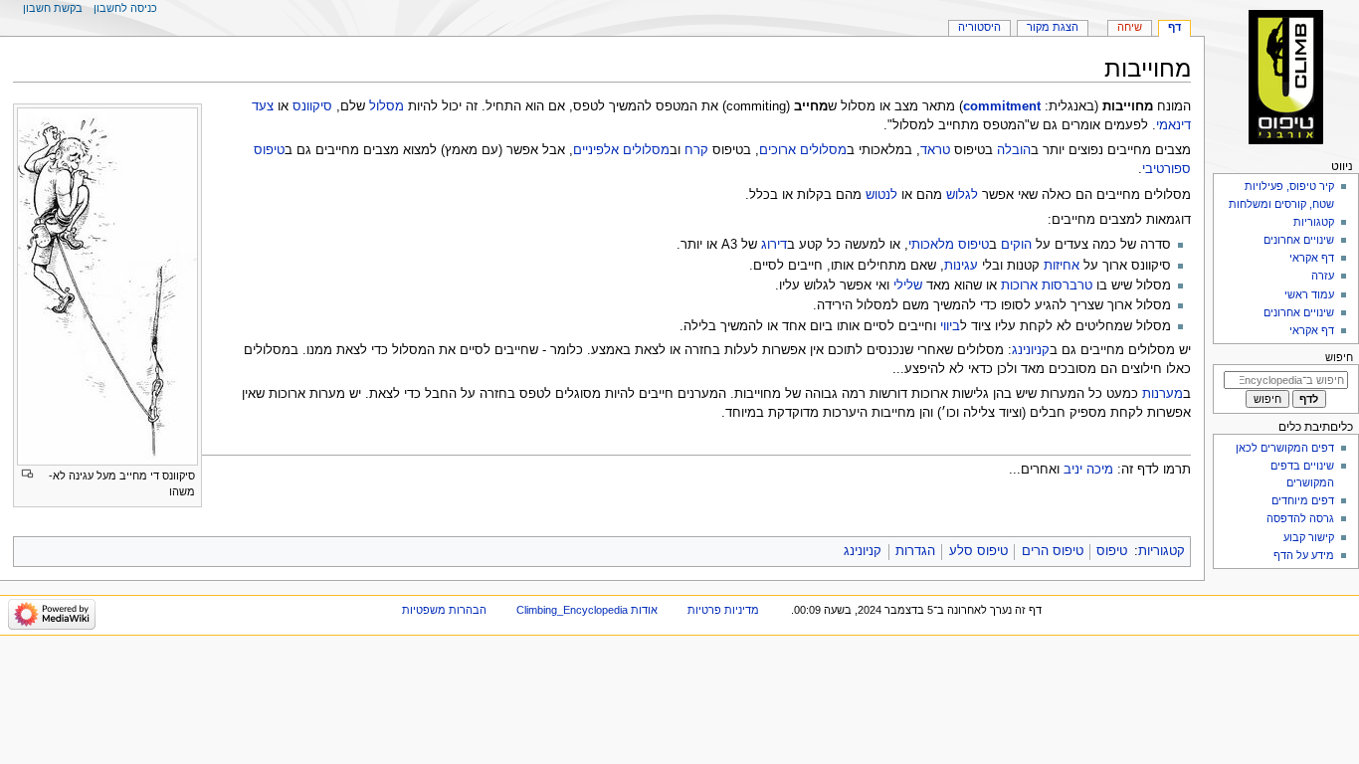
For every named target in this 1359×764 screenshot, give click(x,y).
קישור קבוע (1308, 537)
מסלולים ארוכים (803, 150)
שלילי (907, 285)
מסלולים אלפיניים (621, 150)
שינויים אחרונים (1298, 240)
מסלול (386, 106)
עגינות (961, 266)
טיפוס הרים (1052, 551)
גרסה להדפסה (1300, 518)
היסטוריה (979, 27)
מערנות (1162, 394)
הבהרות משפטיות (444, 610)
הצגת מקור (1052, 27)
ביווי (950, 326)
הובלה (1014, 150)
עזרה (1322, 276)
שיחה (1129, 27)
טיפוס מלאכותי (948, 245)
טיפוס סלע (978, 551)
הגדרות (915, 551)
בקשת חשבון (53, 8)
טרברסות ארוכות (1046, 285)
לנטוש (881, 195)
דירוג (774, 245)
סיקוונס (312, 106)
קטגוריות (1161, 551)
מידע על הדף (1303, 555)
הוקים (1016, 245)
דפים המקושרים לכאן (1285, 448)
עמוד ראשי (1309, 294)
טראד (935, 150)
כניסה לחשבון (125, 8)
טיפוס (1111, 551)
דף (1174, 27)
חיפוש (1339, 357)
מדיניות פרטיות (723, 610)
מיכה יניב (1088, 470)
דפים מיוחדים (1302, 500)
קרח (696, 150)
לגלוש (962, 195)
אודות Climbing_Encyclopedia (587, 610)
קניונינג (1031, 350)
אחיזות (1061, 266)
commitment (1002, 106)
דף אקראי (1311, 258)
